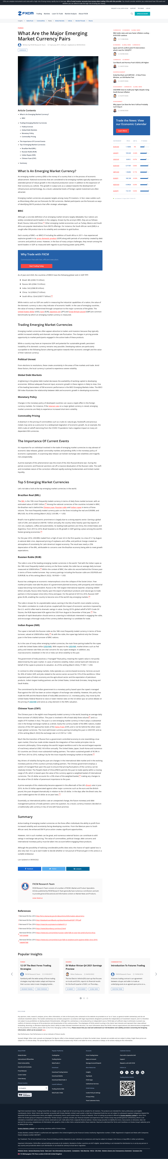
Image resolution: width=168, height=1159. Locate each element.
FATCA (92, 1151)
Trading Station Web (58, 1089)
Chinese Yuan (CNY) (29, 158)
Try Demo (141, 8)
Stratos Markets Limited (128, 1115)
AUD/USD (116, 166)
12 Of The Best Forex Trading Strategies (35, 967)
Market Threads (80, 21)
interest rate (54, 406)
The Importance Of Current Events (32, 141)
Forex (50, 21)
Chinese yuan (48, 507)
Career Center (22, 1075)
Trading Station (56, 1059)
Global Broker (22, 1055)
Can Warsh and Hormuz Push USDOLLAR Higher (131, 63)
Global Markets (59, 21)
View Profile (37, 898)
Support (133, 8)
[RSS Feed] (142, 1072)
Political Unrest (27, 127)
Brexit (88, 785)
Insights (20, 21)
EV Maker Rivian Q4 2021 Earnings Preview (84, 967)
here (43, 1030)
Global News (135, 30)
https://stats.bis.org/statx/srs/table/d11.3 (51, 924)
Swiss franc (60, 727)
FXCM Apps (89, 1080)
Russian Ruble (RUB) (29, 152)
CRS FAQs (98, 1151)
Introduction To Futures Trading (128, 965)
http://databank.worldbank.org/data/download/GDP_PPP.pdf (58, 920)
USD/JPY (115, 153)
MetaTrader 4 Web (57, 1093)
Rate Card (48, 1151)
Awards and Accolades (25, 1067)
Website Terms (23, 1151)
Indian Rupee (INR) (29, 155)
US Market (126, 59)
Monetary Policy (28, 133)
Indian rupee (76, 507)
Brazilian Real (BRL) (29, 148)
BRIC (23, 118)
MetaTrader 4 (56, 1063)
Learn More (122, 131)
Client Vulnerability (24, 1063)
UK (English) (22, 1088)
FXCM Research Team (38, 45)
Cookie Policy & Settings (93, 1093)
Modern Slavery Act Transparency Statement (117, 1151)
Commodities (41, 21)
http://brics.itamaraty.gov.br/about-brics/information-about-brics (60, 916)
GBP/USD (116, 172)
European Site (137, 1151)
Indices (70, 21)
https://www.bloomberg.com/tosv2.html (51, 928)
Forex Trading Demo (92, 1055)
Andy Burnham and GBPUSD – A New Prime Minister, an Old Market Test (129, 76)
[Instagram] (137, 1072)
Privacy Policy (90, 1096)
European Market (119, 72)
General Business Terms (36, 1151)
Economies (126, 30)
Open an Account (91, 1059)
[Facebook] (121, 1072)
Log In (148, 8)
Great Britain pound (77, 311)
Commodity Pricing (29, 137)
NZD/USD (116, 185)
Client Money (22, 1078)
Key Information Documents (61, 1151)
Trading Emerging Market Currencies (33, 123)
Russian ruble (61, 507)
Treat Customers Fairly (93, 1100)
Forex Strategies (42, 989)
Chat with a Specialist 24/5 (128, 1055)
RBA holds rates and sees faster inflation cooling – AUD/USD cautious (131, 34)
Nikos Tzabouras (76, 974)
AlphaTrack (29, 21)
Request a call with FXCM (119, 8)
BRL (23, 501)
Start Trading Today (36, 266)
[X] (127, 1072)
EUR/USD (116, 147)
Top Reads (89, 1076)
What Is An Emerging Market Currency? (34, 114)
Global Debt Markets (29, 130)
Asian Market (117, 86)
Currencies (22, 50)
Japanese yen (55, 311)
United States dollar (26, 311)
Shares (91, 21)
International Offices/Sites (26, 1059)
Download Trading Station (60, 1072)
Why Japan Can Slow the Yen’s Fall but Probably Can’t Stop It (130, 105)
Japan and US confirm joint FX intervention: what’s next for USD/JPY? (129, 49)
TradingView (55, 1055)
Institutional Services (92, 1084)
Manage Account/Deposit (93, 1063)
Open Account (142, 14)
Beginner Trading (27, 989)
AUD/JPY (116, 191)
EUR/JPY (115, 178)
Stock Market (81, 989)
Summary (23, 163)
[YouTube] (132, 1072)
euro (42, 311)
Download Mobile (57, 1076)
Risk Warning (85, 1151)
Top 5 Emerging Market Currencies (32, 145)
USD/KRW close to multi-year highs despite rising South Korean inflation (131, 91)
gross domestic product (47, 238)
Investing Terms (117, 989)
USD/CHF (116, 159)
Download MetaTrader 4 (59, 1080)
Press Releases (22, 1071)
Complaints (76, 1151)
